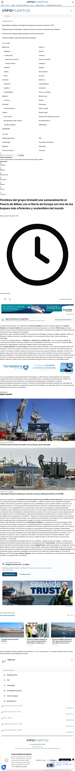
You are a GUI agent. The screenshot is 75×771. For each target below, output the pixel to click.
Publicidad (42, 146)
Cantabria (42, 63)
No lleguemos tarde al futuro (13, 120)
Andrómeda (26, 159)
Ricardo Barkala (16, 653)
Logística (7, 88)
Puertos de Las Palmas (12, 59)
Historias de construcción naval (49, 116)
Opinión (4, 112)
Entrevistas (42, 104)
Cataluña (7, 67)
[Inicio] (37, 2)
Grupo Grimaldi (68, 651)
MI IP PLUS (5, 47)
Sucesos (41, 75)
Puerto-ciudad (43, 108)
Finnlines (60, 651)
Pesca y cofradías (44, 92)
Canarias (42, 55)
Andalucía (7, 51)
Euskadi (41, 67)
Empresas (42, 80)
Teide (2, 159)
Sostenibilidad (8, 92)
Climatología (39, 5)
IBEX (11, 159)
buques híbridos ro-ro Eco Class (33, 651)
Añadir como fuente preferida (62, 319)
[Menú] (2, 2)
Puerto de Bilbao (5, 653)
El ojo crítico (8, 116)
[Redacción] (4, 661)
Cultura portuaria (9, 108)
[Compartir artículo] (9, 299)
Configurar (53, 760)
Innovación (42, 88)
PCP (32, 5)
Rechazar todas (41, 760)
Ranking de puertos (22, 5)
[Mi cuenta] (73, 2)
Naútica (41, 100)
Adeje (36, 159)
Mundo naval (43, 96)
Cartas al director (7, 150)
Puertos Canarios (10, 63)
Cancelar (21, 155)
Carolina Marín (17, 159)
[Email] (71, 660)
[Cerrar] (71, 10)
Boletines (5, 146)
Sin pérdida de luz (44, 120)
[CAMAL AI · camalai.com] (26, 564)
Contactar (42, 150)
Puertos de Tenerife (44, 59)
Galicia (6, 71)
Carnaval (6, 159)
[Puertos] (16, 10)
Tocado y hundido (9, 125)
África (6, 75)
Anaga (32, 159)
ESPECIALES (43, 125)
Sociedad (5, 104)
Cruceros (7, 100)
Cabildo (40, 159)
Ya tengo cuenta (25, 574)
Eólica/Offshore (44, 84)
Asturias (41, 51)
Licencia (65, 299)
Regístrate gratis (9, 574)
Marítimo (5, 96)
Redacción (3, 216)
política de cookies (21, 766)
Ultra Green (24, 653)
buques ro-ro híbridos (50, 651)
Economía (5, 80)
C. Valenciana (8, 55)
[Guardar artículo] (5, 299)
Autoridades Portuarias (53, 5)
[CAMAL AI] (13, 5)
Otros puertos (43, 71)
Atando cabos (43, 112)
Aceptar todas (65, 760)
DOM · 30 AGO (5, 5)
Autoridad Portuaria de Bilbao (14, 651)
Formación (7, 84)
